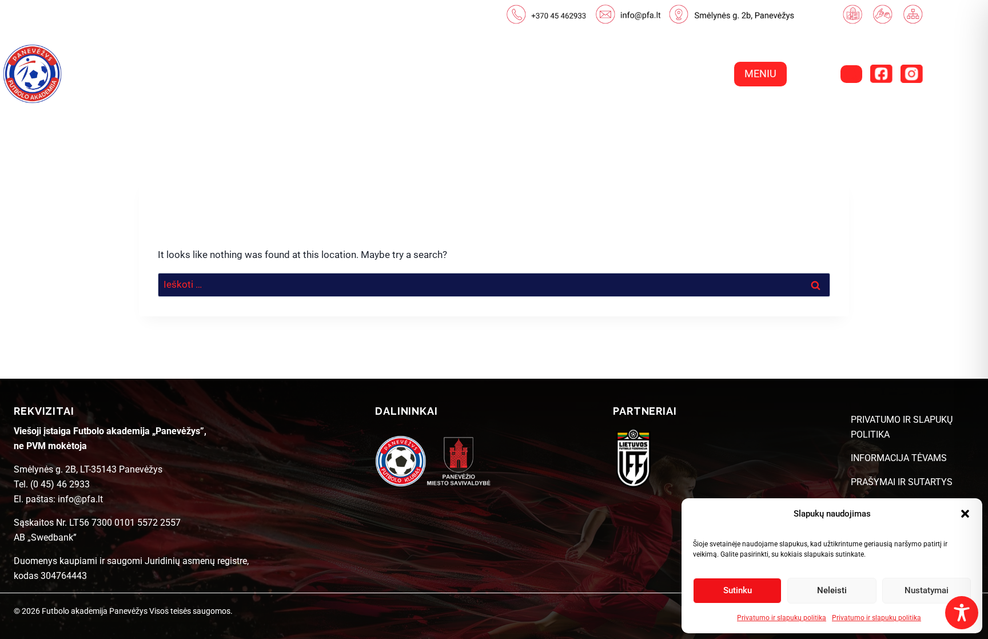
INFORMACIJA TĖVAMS (899, 458)
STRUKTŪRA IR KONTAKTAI (726, 118)
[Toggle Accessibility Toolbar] (961, 612)
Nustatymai (927, 590)
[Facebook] (881, 74)
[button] (965, 513)
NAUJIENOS (465, 118)
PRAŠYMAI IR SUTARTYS (902, 482)
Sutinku (737, 590)
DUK (828, 118)
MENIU (760, 74)
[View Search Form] (851, 74)
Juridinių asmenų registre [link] (196, 560)
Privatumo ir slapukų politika (781, 618)
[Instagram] (911, 74)
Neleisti (832, 590)
